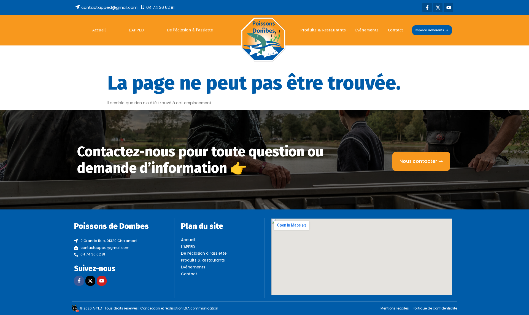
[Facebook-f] (427, 7)
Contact (395, 30)
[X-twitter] (437, 7)
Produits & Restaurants (323, 30)
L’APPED (136, 30)
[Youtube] (448, 7)
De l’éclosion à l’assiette (190, 30)
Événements (367, 30)
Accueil (99, 30)
